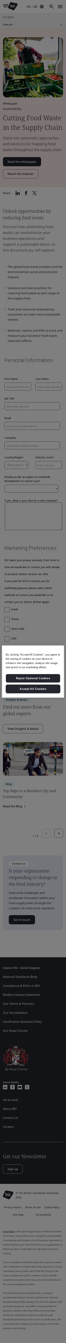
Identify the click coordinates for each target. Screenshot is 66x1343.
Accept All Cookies (33, 688)
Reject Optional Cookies (33, 678)
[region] (33, 671)
